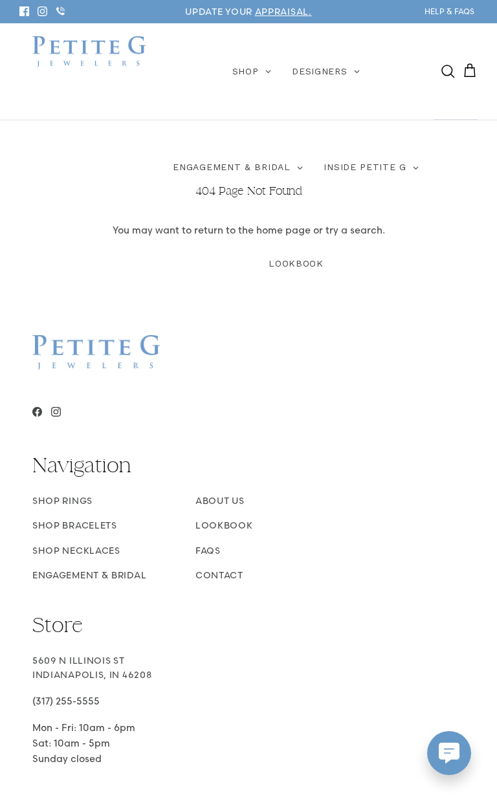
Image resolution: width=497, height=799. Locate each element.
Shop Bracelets (74, 525)
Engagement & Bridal (89, 575)
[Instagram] (42, 11)
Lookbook (224, 525)
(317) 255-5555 (66, 701)
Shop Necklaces (76, 550)
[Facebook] (24, 11)
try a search (354, 230)
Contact (219, 575)
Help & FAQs (449, 11)
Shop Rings (62, 501)
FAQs (208, 550)
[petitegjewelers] (89, 52)
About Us (220, 501)
